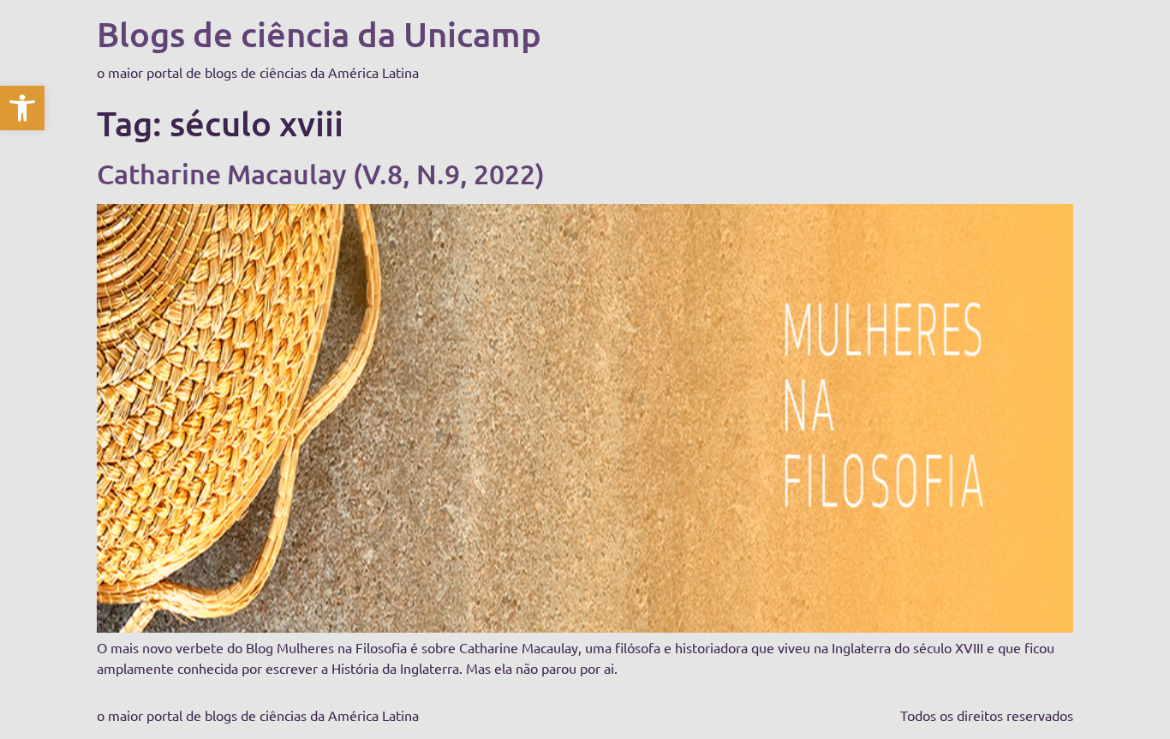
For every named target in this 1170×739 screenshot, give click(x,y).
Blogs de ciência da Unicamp (319, 34)
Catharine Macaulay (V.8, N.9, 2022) (321, 173)
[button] (22, 108)
